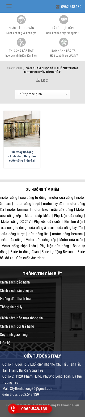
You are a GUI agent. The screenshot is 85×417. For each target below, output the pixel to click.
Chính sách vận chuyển (16, 290)
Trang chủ (14, 68)
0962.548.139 (71, 6)
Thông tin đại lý (11, 307)
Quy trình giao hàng (14, 334)
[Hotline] (13, 408)
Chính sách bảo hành (15, 282)
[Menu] (9, 6)
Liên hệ (5, 343)
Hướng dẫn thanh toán (16, 298)
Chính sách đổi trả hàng (17, 326)
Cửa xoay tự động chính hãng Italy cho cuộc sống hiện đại (22, 156)
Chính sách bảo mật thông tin (21, 318)
